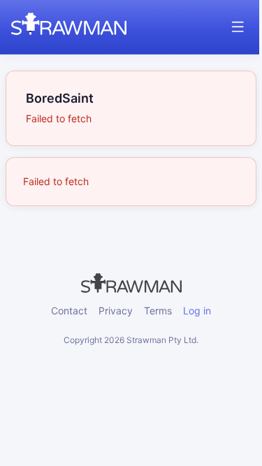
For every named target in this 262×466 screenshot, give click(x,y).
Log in (197, 310)
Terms (158, 310)
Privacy (116, 310)
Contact (69, 310)
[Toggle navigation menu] (238, 27)
